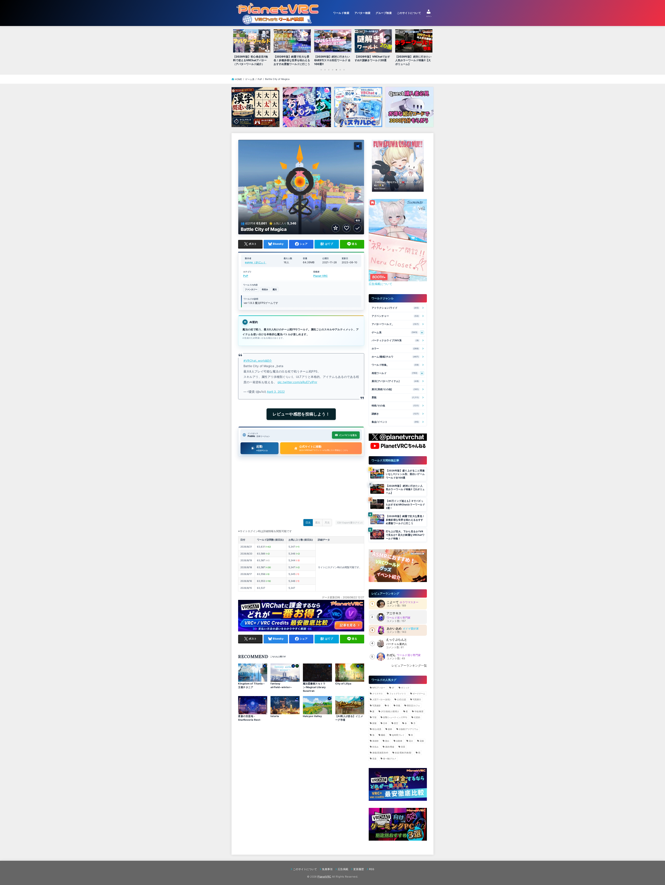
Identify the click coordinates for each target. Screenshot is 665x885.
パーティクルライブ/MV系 (395, 340)
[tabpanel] (332, 48)
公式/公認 (401, 699)
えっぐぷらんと (396, 639)
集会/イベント (395, 421)
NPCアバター (378, 687)
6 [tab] (340, 69)
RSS (371, 869)
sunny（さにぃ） (255, 262)
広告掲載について (380, 284)
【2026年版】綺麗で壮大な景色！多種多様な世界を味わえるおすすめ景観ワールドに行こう (405, 520)
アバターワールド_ (395, 324)
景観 (395, 397)
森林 (390, 729)
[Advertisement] (301, 488)
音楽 (374, 758)
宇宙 (374, 717)
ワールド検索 (341, 13)
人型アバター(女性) (381, 699)
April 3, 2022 (276, 391)
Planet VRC (320, 275)
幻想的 (417, 717)
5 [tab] (336, 69)
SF (393, 687)
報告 (358, 220)
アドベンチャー (395, 316)
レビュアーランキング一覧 (409, 665)
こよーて (393, 602)
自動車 (399, 741)
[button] (392, 277)
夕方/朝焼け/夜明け (390, 711)
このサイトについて (409, 13)
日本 (385, 723)
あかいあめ (394, 628)
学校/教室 (418, 711)
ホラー (395, 348)
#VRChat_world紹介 (257, 360)
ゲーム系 (395, 332)
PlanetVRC (324, 876)
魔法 (275, 289)
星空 (396, 723)
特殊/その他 (395, 405)
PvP (245, 275)
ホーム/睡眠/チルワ (395, 356)
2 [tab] (325, 69)
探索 (374, 723)
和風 (398, 705)
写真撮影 (376, 705)
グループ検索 (384, 13)
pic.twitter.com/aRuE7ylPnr (297, 382)
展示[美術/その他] (395, 389)
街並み (265, 289)
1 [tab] (321, 69)
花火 (411, 741)
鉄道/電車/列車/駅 (403, 752)
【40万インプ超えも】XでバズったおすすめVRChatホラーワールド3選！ (405, 504)
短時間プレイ (398, 735)
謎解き (395, 413)
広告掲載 (343, 869)
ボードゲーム (419, 693)
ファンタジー (251, 289)
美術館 (375, 741)
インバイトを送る (348, 435)
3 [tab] (328, 69)
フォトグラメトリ (397, 693)
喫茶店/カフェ (413, 705)
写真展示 (417, 699)
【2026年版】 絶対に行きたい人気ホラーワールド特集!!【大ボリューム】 (405, 489)
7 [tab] (344, 69)
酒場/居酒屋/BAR (380, 752)
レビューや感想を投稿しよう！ (301, 414)
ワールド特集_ (395, 364)
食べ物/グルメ (389, 758)
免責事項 (327, 869)
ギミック (405, 687)
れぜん (391, 655)
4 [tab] (332, 69)
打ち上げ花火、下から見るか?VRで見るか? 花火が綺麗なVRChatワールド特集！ (405, 535)
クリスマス (377, 693)
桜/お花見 (376, 729)
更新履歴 (358, 869)
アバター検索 (362, 13)
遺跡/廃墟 (389, 746)
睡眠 (383, 735)
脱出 (387, 741)
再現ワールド (395, 373)
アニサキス (394, 613)
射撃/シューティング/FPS (395, 717)
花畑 (422, 741)
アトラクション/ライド (395, 307)
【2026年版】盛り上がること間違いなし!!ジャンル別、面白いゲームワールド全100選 (405, 474)
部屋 (403, 746)
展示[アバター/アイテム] (395, 381)
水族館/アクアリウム (408, 729)
